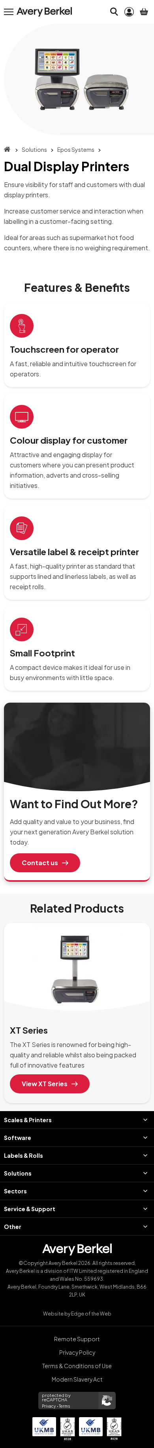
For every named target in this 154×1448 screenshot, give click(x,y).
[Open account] (129, 12)
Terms (64, 1406)
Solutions (34, 149)
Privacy (49, 1406)
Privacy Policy (77, 1352)
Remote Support (77, 1338)
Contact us (40, 862)
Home (7, 149)
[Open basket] (144, 12)
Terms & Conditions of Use (77, 1365)
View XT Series (45, 1083)
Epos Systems (75, 149)
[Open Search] (114, 12)
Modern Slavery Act (77, 1379)
